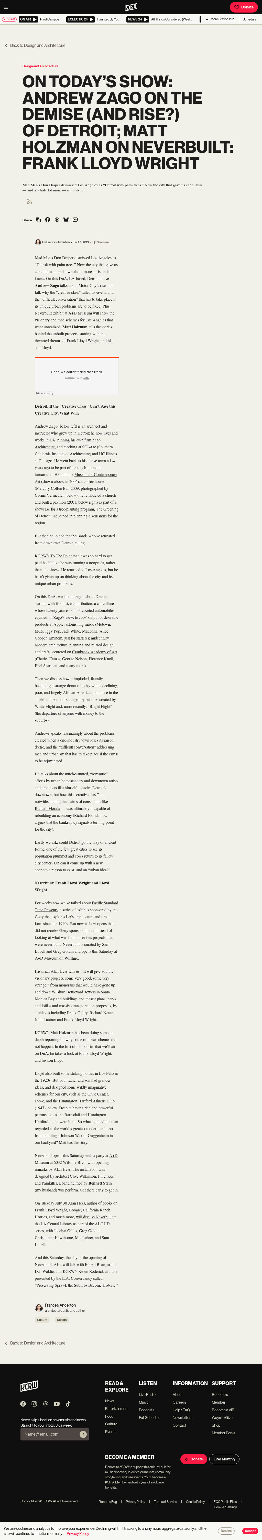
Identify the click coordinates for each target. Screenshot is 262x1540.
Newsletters (182, 1417)
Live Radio (147, 1394)
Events (110, 1431)
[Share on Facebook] (47, 220)
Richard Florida (47, 808)
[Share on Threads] (56, 220)
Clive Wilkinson (83, 1176)
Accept (250, 1531)
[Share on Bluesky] (66, 220)
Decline (226, 1531)
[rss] (30, 203)
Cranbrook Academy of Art (94, 651)
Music (144, 1402)
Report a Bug (108, 1502)
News (109, 1401)
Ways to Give (222, 1417)
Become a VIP (223, 1410)
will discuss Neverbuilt (95, 1216)
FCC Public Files (223, 1502)
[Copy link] (38, 220)
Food (109, 1416)
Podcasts (146, 1410)
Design (62, 1320)
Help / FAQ (181, 1410)
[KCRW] (29, 1390)
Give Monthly (224, 1459)
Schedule (249, 19)
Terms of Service (163, 1502)
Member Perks (223, 1433)
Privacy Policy (133, 1502)
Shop (216, 1425)
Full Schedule (149, 1417)
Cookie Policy (193, 1502)
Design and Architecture (40, 66)
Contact (179, 1425)
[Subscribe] (83, 1434)
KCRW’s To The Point (53, 555)
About (178, 1394)
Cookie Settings (225, 1507)
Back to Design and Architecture (38, 45)
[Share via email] (75, 220)
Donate (247, 7)
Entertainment (117, 1408)
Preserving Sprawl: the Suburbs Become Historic (76, 1285)
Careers (179, 1402)
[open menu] (7, 7)
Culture (42, 1320)
